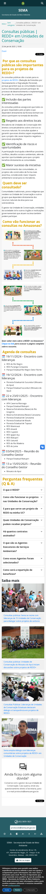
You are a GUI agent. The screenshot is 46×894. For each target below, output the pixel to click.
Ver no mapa (24, 860)
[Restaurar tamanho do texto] (29, 834)
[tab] (23, 490)
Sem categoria (11, 24)
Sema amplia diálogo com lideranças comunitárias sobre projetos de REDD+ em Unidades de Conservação (22, 753)
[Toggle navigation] (5, 3)
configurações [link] (14, 885)
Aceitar (7, 890)
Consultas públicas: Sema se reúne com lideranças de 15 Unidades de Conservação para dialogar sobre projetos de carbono (22, 618)
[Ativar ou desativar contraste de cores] (17, 834)
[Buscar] (42, 3)
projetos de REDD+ (10, 80)
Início (4, 24)
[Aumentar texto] (23, 834)
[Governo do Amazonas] (23, 3)
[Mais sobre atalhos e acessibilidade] (4, 834)
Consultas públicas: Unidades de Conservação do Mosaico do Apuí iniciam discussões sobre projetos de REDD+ (22, 664)
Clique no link (8, 343)
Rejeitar (17, 890)
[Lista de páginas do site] (41, 834)
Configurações (30, 890)
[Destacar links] (11, 834)
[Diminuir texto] (35, 834)
